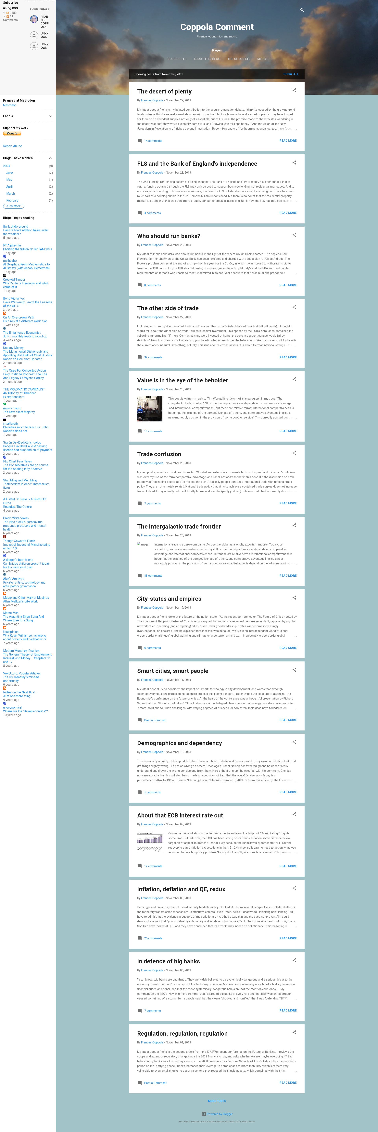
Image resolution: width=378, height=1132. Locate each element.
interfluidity (11, 423)
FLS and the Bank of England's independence (197, 163)
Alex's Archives (13, 579)
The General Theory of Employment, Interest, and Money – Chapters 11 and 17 (27, 658)
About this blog (207, 59)
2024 (6, 166)
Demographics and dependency (179, 743)
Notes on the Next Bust (19, 692)
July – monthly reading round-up (25, 336)
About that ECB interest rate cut (180, 815)
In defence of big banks (168, 961)
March (10, 193)
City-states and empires (169, 598)
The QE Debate (238, 59)
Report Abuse (12, 146)
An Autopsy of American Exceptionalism (19, 395)
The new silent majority (19, 412)
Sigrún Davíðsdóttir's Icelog (22, 442)
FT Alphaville (12, 245)
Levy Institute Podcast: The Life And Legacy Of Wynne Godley (25, 376)
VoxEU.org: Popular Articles (22, 673)
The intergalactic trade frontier (179, 526)
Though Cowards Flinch (19, 541)
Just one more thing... (17, 696)
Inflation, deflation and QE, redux (181, 889)
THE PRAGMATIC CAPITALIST (24, 389)
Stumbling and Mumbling (20, 480)
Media (262, 59)
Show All (291, 74)
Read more (288, 140)
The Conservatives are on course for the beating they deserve (25, 467)
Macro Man (11, 613)
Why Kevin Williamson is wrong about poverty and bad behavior (24, 637)
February (12, 200)
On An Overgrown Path (18, 317)
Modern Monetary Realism (21, 651)
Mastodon (9, 105)
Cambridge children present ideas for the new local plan (26, 565)
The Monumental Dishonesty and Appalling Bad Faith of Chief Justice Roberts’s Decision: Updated (27, 355)
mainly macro (12, 408)
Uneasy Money (13, 348)
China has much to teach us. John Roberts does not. (25, 429)
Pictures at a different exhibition (25, 321)
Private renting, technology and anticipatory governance (24, 584)
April (9, 187)
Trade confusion (159, 454)
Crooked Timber (14, 279)
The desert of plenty (164, 91)
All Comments (10, 18)
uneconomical (12, 707)
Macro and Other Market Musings (26, 598)
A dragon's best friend (18, 560)
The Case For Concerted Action (24, 370)
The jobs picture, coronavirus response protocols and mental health (24, 525)
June (9, 173)
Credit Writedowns (16, 518)
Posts (13, 13)
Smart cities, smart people (172, 670)
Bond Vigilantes (14, 298)
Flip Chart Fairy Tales (17, 461)
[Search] (302, 11)
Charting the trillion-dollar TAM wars (27, 249)
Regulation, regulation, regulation (182, 1033)
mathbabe (10, 260)
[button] (294, 91)
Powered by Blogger (219, 1114)
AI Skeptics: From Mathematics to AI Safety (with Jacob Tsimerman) (26, 266)
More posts (217, 1101)
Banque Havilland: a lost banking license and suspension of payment (27, 448)
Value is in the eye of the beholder (182, 380)
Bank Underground (15, 226)
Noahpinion (11, 632)
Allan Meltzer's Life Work (20, 601)
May (9, 180)
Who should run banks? (168, 236)
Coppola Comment (217, 27)
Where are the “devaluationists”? (25, 711)
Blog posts (177, 59)
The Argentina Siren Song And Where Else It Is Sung (23, 618)
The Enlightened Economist (22, 332)
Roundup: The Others (17, 507)
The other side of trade (168, 308)
